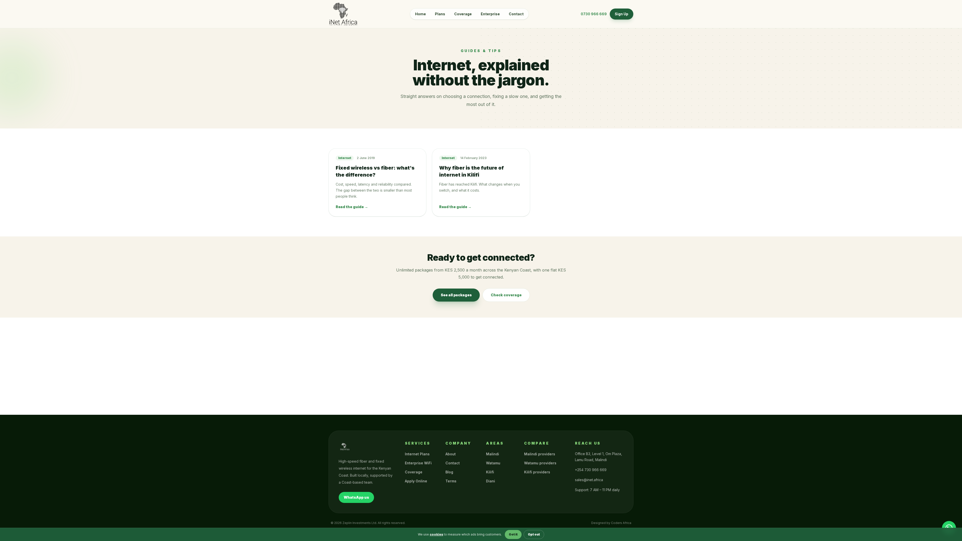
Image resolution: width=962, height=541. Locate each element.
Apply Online (416, 481)
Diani (490, 481)
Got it (513, 534)
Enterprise (490, 14)
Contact (516, 14)
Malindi (492, 454)
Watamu (493, 463)
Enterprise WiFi (418, 463)
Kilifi (490, 472)
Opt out (534, 534)
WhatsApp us (356, 497)
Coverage (463, 14)
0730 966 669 (594, 14)
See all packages (456, 295)
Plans (440, 14)
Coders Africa (621, 523)
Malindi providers (539, 454)
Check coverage (506, 295)
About (450, 454)
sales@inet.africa (589, 480)
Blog (449, 472)
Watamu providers (540, 463)
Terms (450, 481)
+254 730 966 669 (591, 470)
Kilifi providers (537, 472)
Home (420, 14)
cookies (436, 534)
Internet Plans (417, 454)
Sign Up (621, 14)
